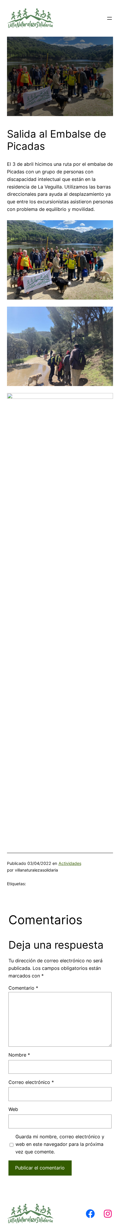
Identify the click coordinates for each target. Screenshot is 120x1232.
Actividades (70, 863)
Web (13, 1109)
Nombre (19, 1055)
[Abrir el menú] (109, 18)
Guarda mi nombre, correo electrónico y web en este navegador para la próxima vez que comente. (59, 1144)
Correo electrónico (31, 1082)
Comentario (23, 988)
